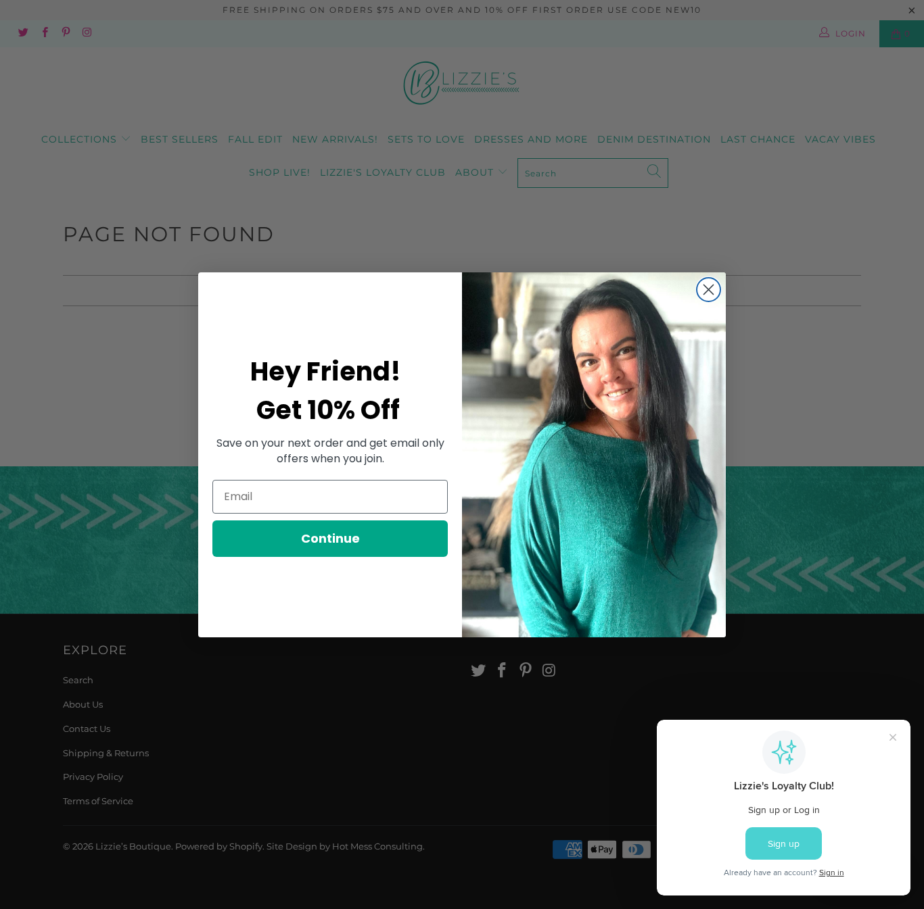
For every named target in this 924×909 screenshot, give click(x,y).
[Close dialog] (708, 289)
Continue (330, 538)
